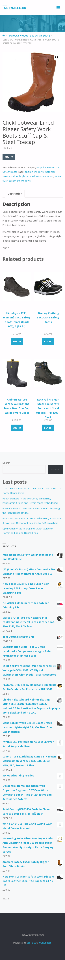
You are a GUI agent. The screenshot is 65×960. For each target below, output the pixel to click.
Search (6, 462)
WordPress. (45, 942)
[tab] (15, 193)
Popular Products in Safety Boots (29, 35)
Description (15, 193)
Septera (31, 942)
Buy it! (9, 157)
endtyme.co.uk (14, 8)
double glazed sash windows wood (33, 176)
